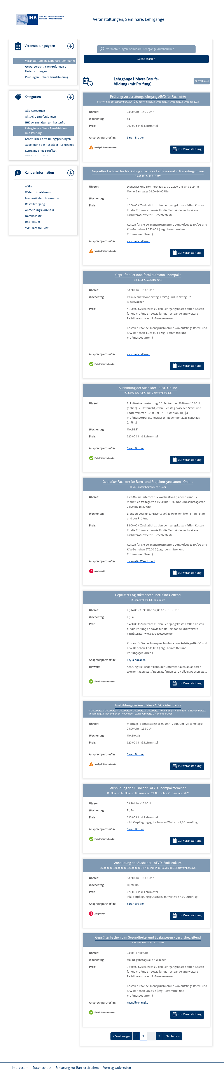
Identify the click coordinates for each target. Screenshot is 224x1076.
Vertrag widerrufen (37, 228)
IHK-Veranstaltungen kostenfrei (45, 123)
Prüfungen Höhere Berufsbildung (46, 77)
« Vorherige (121, 1036)
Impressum (32, 222)
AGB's (29, 186)
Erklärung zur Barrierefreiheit (77, 1068)
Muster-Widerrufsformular (42, 198)
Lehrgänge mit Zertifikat (40, 151)
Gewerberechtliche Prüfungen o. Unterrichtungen (46, 69)
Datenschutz (33, 216)
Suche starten (146, 59)
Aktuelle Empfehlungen (40, 117)
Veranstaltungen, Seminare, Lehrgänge (50, 61)
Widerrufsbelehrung (38, 192)
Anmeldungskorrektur (39, 210)
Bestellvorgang (35, 204)
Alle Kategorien (35, 111)
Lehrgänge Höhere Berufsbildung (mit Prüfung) (46, 131)
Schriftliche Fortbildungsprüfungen (48, 139)
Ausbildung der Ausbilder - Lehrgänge (49, 145)
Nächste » (173, 1036)
